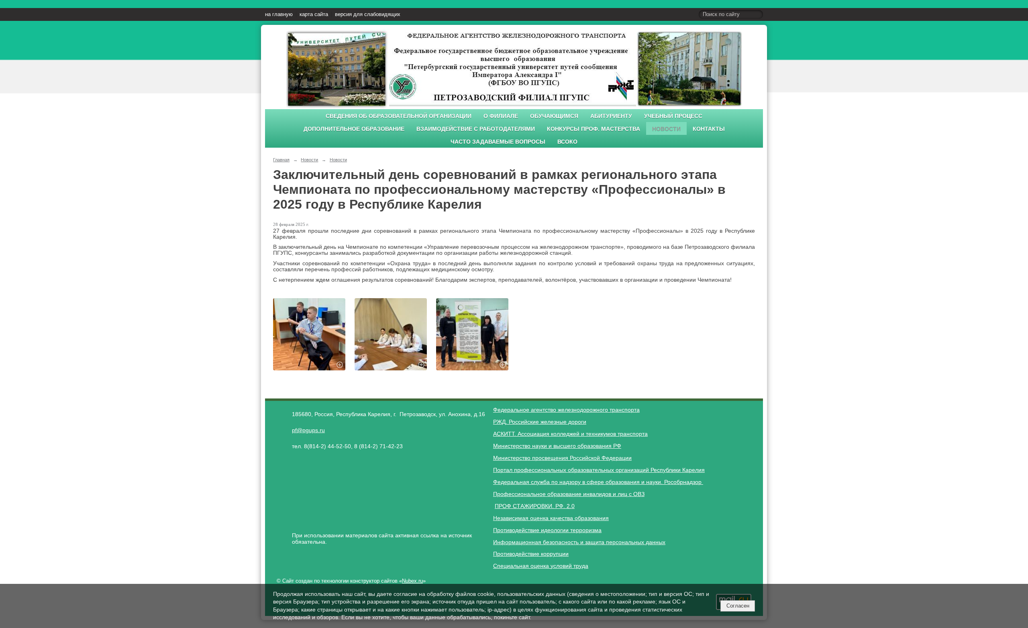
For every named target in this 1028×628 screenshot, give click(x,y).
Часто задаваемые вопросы (498, 142)
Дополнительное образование (354, 129)
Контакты (709, 129)
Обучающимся (554, 116)
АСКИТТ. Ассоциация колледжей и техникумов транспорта (570, 434)
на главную (279, 14)
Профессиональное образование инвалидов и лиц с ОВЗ (569, 494)
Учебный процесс (673, 116)
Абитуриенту (611, 116)
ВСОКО (567, 142)
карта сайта (314, 14)
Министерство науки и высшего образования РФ (557, 446)
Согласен (737, 606)
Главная (281, 159)
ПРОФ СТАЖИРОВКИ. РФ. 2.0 (535, 506)
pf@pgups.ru (308, 430)
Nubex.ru (412, 581)
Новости (666, 129)
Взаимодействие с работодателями (475, 129)
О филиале (500, 116)
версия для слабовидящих (367, 14)
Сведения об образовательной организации (398, 116)
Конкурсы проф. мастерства (593, 129)
